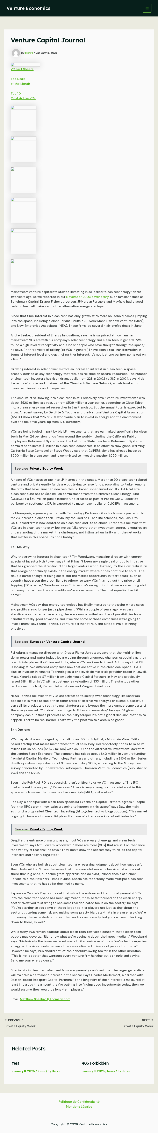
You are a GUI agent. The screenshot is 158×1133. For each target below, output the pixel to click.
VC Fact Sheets (22, 69)
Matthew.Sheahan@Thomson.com (45, 999)
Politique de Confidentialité (79, 1102)
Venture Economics (28, 8)
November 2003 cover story (87, 297)
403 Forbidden (95, 1063)
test (15, 1063)
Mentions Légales (79, 1107)
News (41, 1071)
